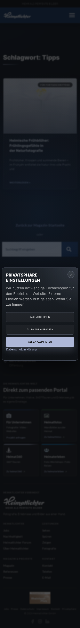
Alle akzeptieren (40, 341)
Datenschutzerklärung (21, 349)
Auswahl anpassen (40, 329)
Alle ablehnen (40, 316)
